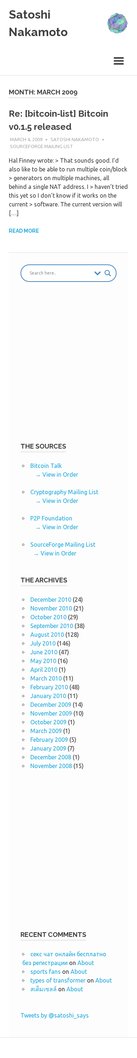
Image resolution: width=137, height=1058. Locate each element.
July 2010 (43, 643)
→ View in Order (56, 474)
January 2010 (48, 696)
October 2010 (48, 617)
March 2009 (46, 731)
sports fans (45, 971)
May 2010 (43, 661)
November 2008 (51, 766)
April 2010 (43, 669)
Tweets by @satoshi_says (54, 1015)
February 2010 (49, 687)
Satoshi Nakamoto (74, 139)
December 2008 (50, 757)
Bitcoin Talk (46, 465)
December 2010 (50, 599)
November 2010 (51, 608)
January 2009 (48, 748)
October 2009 (48, 722)
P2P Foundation (51, 518)
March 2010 (46, 678)
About (85, 963)
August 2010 (47, 634)
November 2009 (51, 713)
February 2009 (49, 739)
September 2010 (51, 626)
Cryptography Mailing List (64, 492)
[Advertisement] (68, 367)
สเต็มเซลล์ (43, 989)
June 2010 (43, 652)
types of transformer (57, 980)
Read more (24, 231)
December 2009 (50, 704)
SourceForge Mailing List (41, 146)
